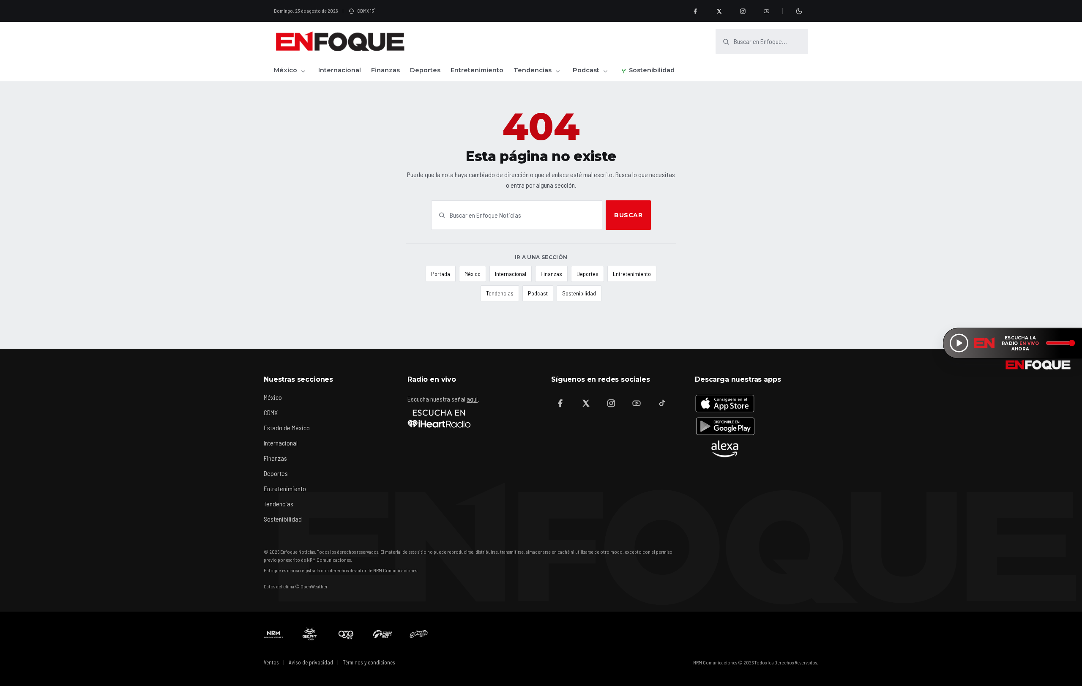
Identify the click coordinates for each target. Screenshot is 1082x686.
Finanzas (385, 70)
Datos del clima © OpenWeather (296, 586)
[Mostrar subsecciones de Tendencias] (557, 71)
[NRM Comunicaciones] (273, 634)
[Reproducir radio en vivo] (959, 343)
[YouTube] (766, 11)
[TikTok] (662, 403)
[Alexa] (725, 449)
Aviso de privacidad (311, 662)
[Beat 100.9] (310, 634)
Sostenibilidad (652, 70)
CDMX (271, 412)
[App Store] (725, 403)
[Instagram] (742, 11)
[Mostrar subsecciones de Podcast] (605, 71)
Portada (440, 273)
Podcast (586, 70)
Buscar (628, 215)
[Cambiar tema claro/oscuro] (799, 11)
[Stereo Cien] (382, 634)
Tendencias (533, 70)
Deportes (425, 70)
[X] (719, 11)
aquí (472, 399)
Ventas (271, 662)
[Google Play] (725, 426)
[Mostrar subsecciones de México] (303, 71)
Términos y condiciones (369, 662)
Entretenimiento (477, 70)
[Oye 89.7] (346, 634)
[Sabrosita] (419, 634)
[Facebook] (695, 11)
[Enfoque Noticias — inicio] (340, 41)
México (285, 70)
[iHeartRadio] (439, 418)
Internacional (339, 70)
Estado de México (287, 428)
